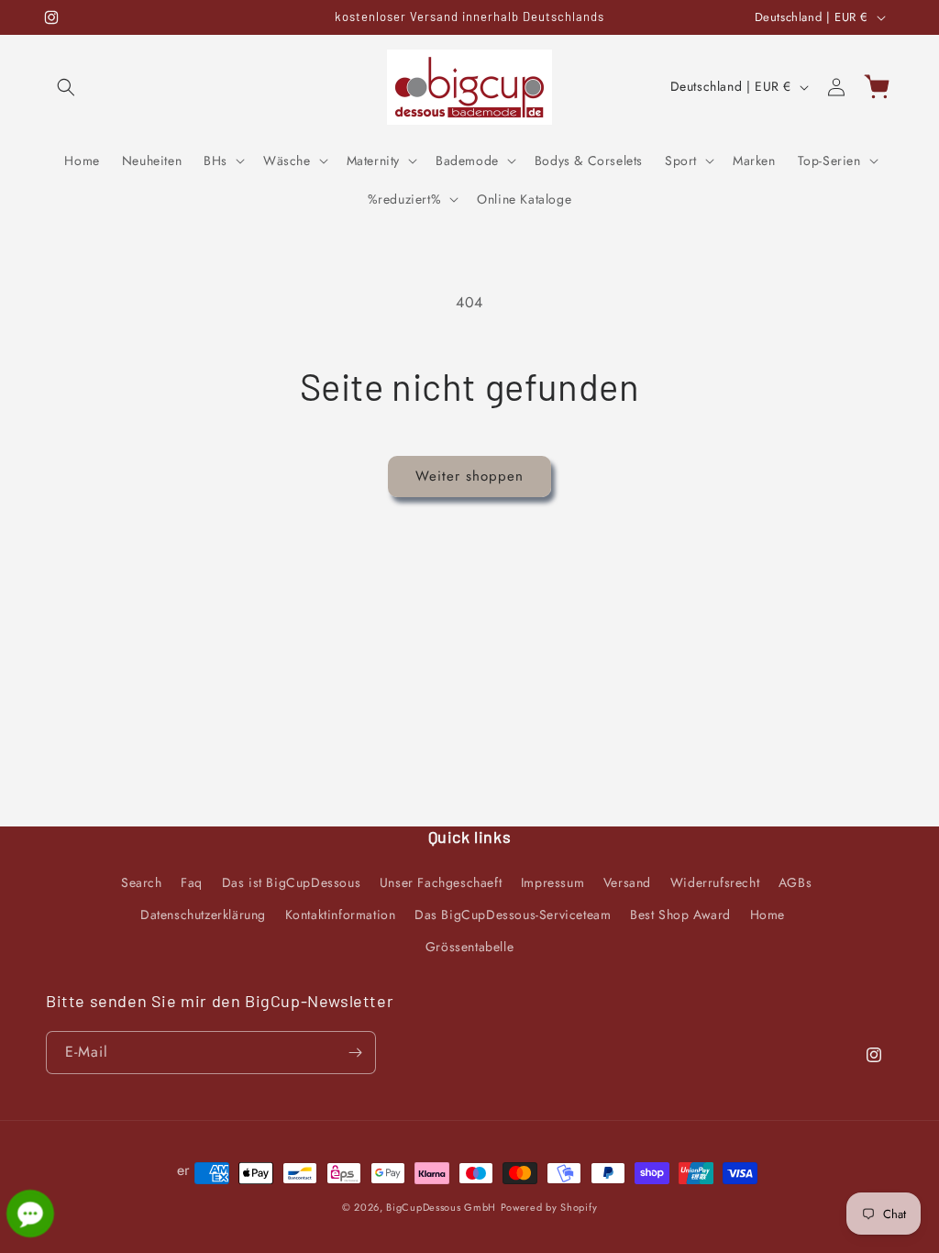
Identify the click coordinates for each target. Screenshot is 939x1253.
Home (767, 914)
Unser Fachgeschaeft (441, 882)
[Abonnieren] (355, 1052)
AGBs (795, 882)
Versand (627, 882)
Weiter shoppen (469, 476)
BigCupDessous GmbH (441, 1207)
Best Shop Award (680, 914)
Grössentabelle (469, 946)
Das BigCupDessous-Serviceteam (512, 914)
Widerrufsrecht (714, 882)
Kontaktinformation (340, 914)
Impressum (552, 882)
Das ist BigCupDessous (291, 882)
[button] (66, 87)
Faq (192, 882)
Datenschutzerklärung (203, 914)
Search (141, 882)
